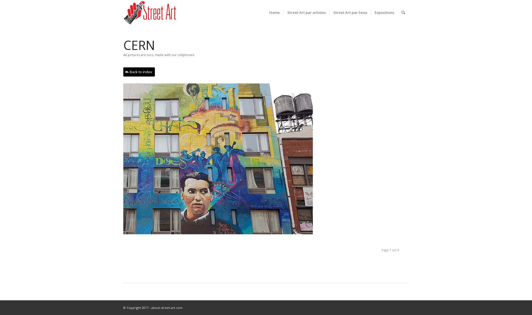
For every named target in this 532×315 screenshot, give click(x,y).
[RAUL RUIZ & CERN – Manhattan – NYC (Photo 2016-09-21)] (220, 160)
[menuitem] (274, 12)
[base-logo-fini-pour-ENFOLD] (150, 12)
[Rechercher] (403, 12)
